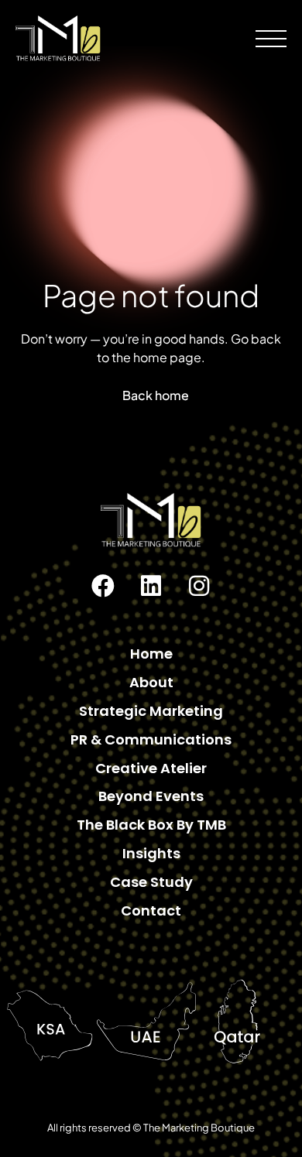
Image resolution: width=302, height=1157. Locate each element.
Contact (151, 910)
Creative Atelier (151, 768)
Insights (151, 853)
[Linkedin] (151, 586)
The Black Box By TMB (151, 824)
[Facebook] (103, 586)
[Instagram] (199, 586)
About (151, 682)
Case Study (151, 882)
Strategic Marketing (151, 711)
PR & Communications (151, 739)
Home (151, 653)
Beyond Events (151, 796)
